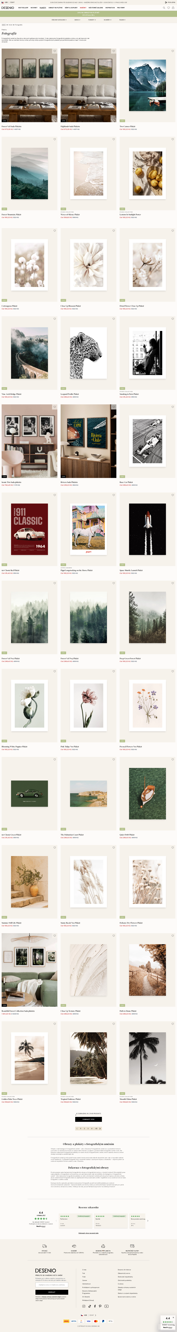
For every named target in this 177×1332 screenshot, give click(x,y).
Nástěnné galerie (96, 8)
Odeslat (51, 1292)
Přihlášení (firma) (88, 1300)
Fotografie (18, 25)
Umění (11, 25)
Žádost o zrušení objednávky (128, 1293)
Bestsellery (23, 8)
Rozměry (107, 20)
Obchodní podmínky (125, 1280)
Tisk (83, 1273)
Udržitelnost (86, 1284)
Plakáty (43, 8)
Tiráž (84, 1277)
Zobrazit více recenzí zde (89, 1233)
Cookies (121, 1284)
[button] (168, 1322)
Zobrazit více (88, 1119)
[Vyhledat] (164, 8)
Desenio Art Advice (124, 1270)
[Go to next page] (100, 1128)
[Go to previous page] (77, 1128)
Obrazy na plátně (55, 8)
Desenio (94, 1326)
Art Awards (86, 1297)
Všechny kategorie (58, 20)
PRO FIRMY (121, 8)
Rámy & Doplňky (71, 8)
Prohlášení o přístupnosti (90, 1287)
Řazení (122, 20)
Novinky (34, 8)
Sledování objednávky (125, 1277)
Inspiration (110, 8)
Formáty (91, 20)
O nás (84, 1270)
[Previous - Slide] (56, 1220)
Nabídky (83, 8)
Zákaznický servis (124, 1273)
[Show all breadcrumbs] (4, 25)
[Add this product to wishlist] (54, 51)
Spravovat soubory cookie (127, 1297)
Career (84, 1280)
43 (96, 1129)
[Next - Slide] (147, 1220)
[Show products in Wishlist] (168, 7)
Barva (77, 20)
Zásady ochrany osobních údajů (51, 1297)
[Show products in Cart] (173, 7)
